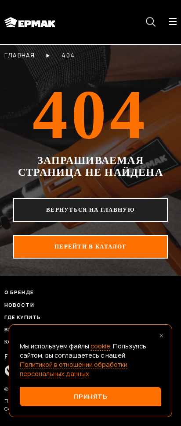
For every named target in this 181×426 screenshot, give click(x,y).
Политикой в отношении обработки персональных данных (73, 369)
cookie (100, 346)
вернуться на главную (90, 209)
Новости (19, 305)
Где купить (22, 317)
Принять (91, 396)
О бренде (19, 292)
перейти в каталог (90, 246)
